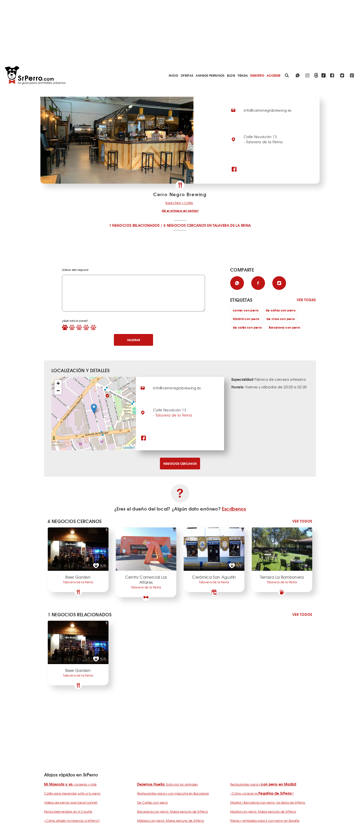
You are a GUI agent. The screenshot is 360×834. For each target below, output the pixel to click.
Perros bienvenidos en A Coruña (68, 811)
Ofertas (187, 75)
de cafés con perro (247, 327)
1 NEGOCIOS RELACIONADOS (134, 225)
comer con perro (246, 310)
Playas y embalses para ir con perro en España (265, 820)
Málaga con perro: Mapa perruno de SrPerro (170, 820)
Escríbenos (234, 508)
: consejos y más (70, 784)
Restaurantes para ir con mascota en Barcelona (173, 793)
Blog (231, 75)
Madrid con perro (246, 318)
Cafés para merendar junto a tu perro (72, 793)
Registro (257, 75)
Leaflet (129, 447)
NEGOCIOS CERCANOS (180, 463)
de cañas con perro (281, 310)
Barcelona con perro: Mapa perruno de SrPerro (172, 811)
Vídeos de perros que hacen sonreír (70, 802)
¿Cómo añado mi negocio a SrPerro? (72, 820)
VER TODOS (302, 521)
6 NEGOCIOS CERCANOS (185, 225)
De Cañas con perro (152, 802)
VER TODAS (306, 299)
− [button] (58, 391)
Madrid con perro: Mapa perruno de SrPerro (263, 811)
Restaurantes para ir (263, 784)
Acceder (273, 75)
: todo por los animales (167, 784)
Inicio (173, 75)
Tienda (243, 75)
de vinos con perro (280, 318)
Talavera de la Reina (174, 415)
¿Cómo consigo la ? (262, 793)
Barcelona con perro (284, 327)
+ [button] (58, 383)
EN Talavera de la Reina (229, 225)
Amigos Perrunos (210, 75)
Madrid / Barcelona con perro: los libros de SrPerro (267, 802)
